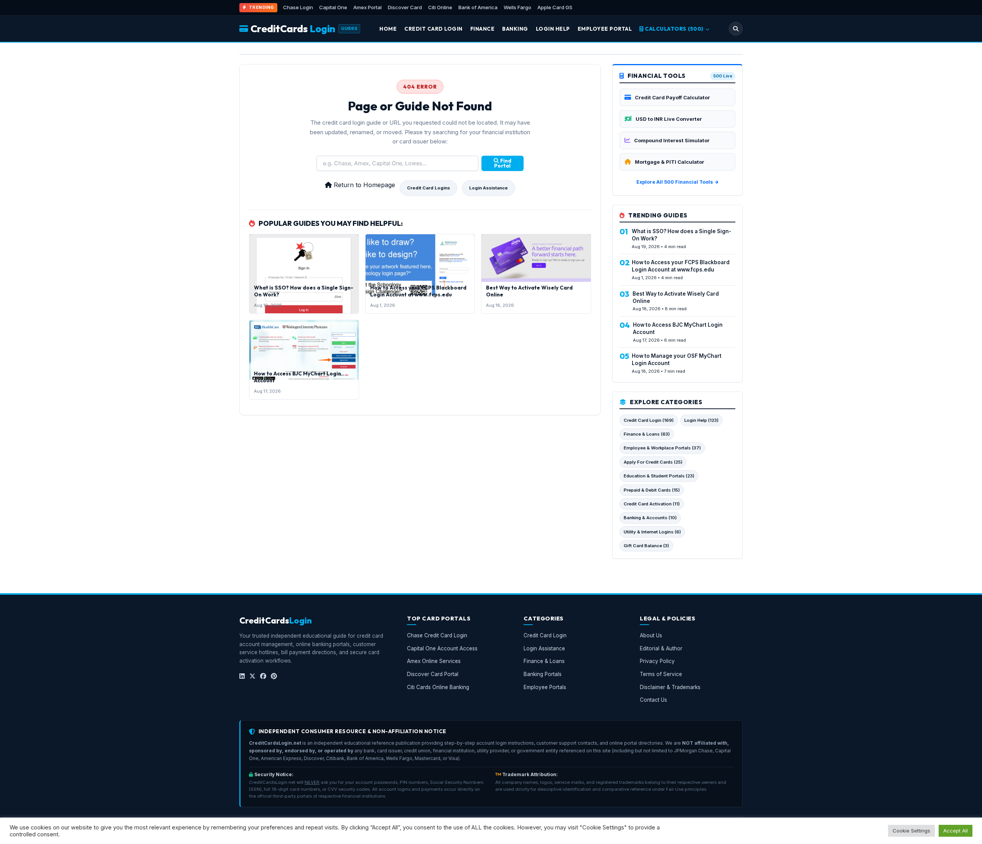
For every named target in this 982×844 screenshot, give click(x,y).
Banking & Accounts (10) (650, 517)
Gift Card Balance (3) (646, 545)
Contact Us (653, 700)
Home (388, 28)
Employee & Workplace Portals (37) (662, 448)
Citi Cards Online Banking (438, 687)
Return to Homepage (363, 185)
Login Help (553, 28)
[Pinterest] (274, 676)
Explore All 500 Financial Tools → (677, 182)
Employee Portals (545, 687)
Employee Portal (605, 28)
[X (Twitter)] (252, 676)
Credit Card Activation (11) (652, 504)
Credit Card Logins (428, 188)
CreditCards (292, 28)
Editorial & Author (661, 648)
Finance (482, 28)
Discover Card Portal (432, 674)
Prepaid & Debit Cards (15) (652, 490)
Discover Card (405, 7)
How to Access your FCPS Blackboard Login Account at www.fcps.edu (418, 291)
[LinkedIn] (242, 676)
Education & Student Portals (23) (659, 476)
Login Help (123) (701, 420)
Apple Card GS (554, 7)
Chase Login (298, 7)
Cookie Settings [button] (911, 831)
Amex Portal (367, 7)
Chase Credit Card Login (437, 636)
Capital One (333, 7)
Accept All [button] (955, 831)
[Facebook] (263, 676)
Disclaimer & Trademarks (670, 687)
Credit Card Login (433, 28)
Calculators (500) (674, 28)
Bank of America (478, 7)
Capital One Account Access (442, 648)
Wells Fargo (517, 7)
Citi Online (440, 7)
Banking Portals (543, 674)
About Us (651, 636)
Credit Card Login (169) (649, 420)
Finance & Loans (544, 661)
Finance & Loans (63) (647, 434)
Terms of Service (661, 674)
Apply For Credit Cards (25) (653, 462)
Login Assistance (488, 188)
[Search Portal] (736, 29)
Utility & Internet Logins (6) (652, 532)
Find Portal (502, 163)
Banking (515, 28)
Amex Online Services (434, 661)
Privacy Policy (657, 661)
